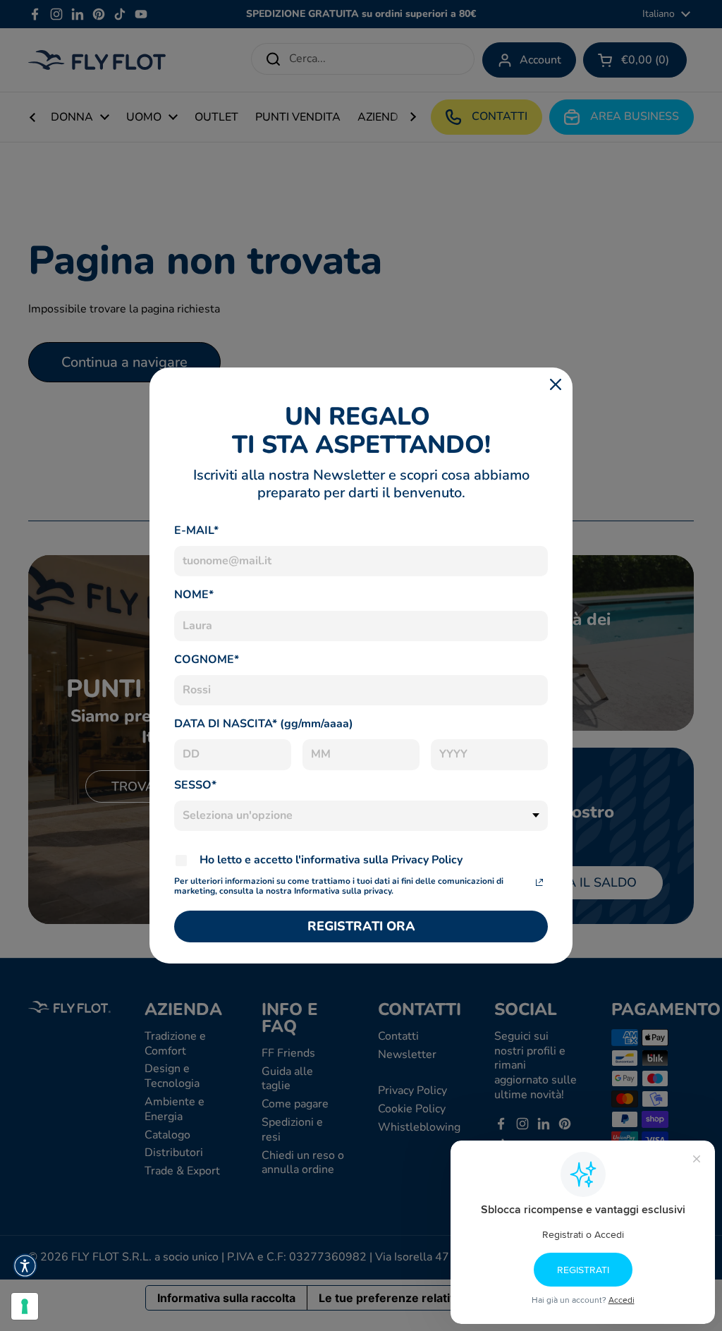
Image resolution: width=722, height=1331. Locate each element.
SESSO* (195, 785)
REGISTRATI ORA (361, 926)
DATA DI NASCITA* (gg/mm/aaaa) (263, 723)
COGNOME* (206, 659)
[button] (25, 1265)
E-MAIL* (196, 530)
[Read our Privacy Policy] (539, 882)
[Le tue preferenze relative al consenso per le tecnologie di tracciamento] (24, 1306)
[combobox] (361, 816)
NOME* (194, 594)
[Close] (556, 384)
